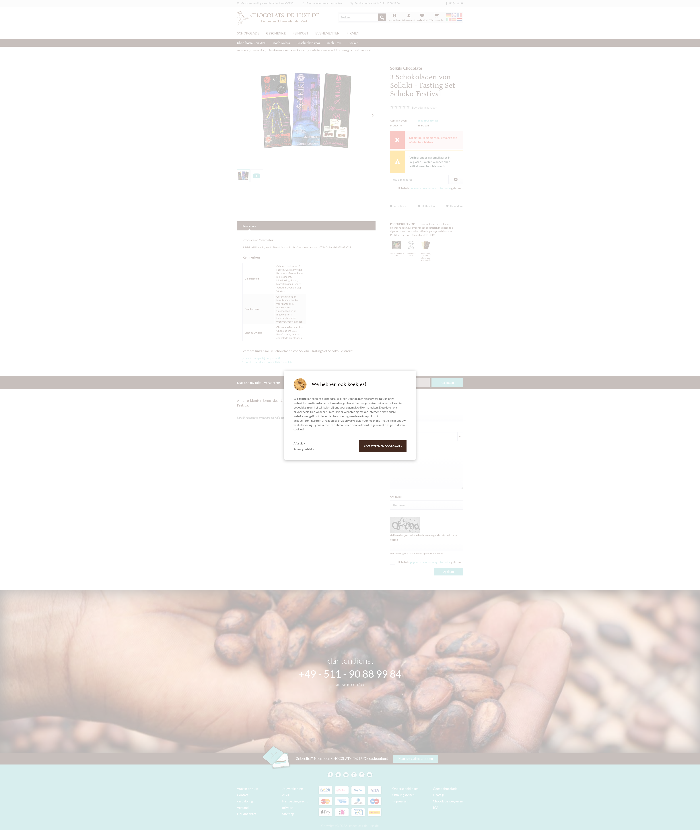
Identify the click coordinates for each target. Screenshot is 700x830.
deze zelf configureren (307, 420)
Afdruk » (299, 443)
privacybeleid (353, 420)
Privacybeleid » (303, 449)
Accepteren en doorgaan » (383, 446)
